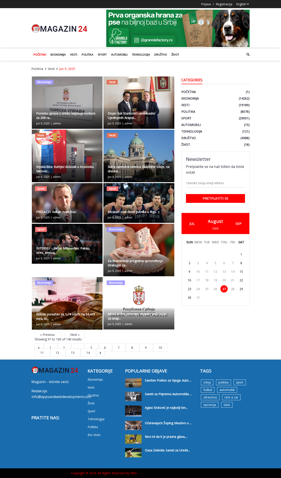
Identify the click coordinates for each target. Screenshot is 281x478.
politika (223, 382)
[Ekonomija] (67, 102)
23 (189, 289)
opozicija (209, 405)
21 (232, 280)
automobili (227, 390)
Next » (74, 335)
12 (58, 353)
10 (198, 271)
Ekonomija (58, 54)
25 (207, 289)
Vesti (73, 54)
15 (241, 271)
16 (189, 280)
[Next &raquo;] (100, 353)
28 (232, 289)
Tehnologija (141, 54)
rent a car (231, 397)
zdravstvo (210, 397)
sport (239, 382)
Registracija (224, 4)
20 (224, 280)
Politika (87, 54)
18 (207, 280)
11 (42, 353)
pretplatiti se (215, 198)
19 (215, 280)
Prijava (206, 4)
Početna (40, 54)
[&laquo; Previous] (39, 348)
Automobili (119, 54)
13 (73, 353)
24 (198, 289)
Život (175, 54)
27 (224, 289)
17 (198, 280)
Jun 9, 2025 (67, 69)
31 (198, 297)
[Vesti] (138, 102)
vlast (226, 405)
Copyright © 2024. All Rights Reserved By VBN (104, 473)
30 (189, 297)
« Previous (48, 335)
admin (57, 123)
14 (88, 353)
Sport (102, 54)
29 (241, 289)
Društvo (160, 54)
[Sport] (67, 202)
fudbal (207, 390)
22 (241, 280)
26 (215, 289)
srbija (207, 382)
